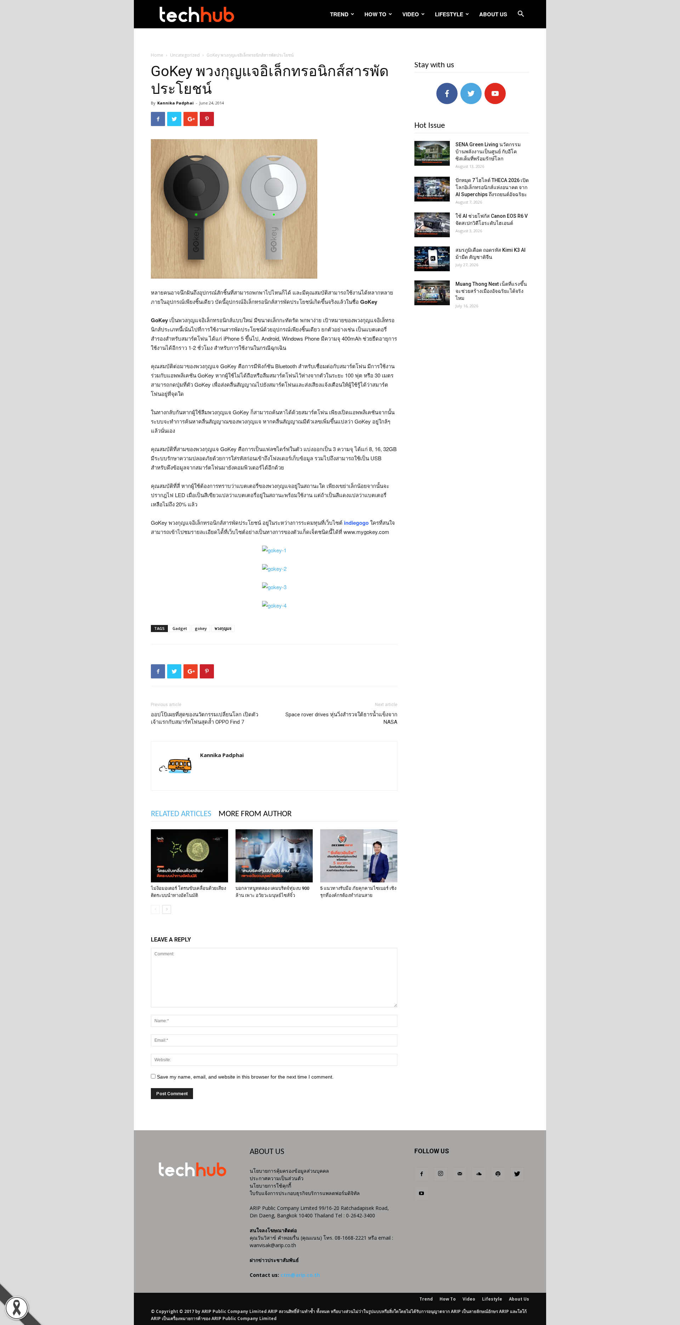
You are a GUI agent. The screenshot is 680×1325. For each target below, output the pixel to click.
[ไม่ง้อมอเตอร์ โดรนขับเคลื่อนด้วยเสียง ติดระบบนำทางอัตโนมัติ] (189, 855)
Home (157, 55)
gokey (201, 628)
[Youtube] (421, 1194)
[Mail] (460, 1174)
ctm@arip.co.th (300, 1275)
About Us (493, 14)
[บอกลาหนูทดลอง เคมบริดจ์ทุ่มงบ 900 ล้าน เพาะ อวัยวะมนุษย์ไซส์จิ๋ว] (274, 855)
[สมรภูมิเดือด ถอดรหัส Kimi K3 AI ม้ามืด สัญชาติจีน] (432, 258)
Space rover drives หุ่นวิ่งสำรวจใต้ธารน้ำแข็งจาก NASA (341, 718)
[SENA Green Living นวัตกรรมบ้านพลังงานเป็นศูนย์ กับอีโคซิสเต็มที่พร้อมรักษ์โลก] (432, 153)
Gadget (179, 628)
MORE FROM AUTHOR (255, 814)
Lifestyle (449, 14)
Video (410, 14)
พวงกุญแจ (223, 628)
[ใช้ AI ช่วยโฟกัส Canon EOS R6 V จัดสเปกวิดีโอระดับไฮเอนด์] (432, 224)
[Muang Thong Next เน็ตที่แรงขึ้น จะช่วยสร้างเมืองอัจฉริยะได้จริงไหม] (432, 292)
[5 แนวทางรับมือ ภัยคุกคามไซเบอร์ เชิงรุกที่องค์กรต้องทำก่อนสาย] (358, 855)
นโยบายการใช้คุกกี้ (270, 1185)
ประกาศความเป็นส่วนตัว (277, 1178)
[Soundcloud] (479, 1174)
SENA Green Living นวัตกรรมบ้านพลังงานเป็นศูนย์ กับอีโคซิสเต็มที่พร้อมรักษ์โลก (488, 151)
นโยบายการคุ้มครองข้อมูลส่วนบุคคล (289, 1170)
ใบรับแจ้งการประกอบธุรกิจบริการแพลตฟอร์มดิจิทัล (305, 1193)
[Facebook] (421, 1174)
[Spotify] (498, 1174)
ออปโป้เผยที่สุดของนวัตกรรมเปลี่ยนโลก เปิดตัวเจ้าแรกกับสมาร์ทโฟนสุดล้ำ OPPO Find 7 (204, 718)
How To (375, 14)
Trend (339, 14)
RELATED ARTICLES (181, 814)
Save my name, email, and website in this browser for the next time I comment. (245, 1077)
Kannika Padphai (175, 103)
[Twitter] (517, 1174)
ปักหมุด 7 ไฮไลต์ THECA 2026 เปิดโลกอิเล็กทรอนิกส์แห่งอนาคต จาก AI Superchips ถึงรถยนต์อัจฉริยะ (492, 187)
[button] (520, 14)
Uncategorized (185, 55)
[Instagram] (441, 1174)
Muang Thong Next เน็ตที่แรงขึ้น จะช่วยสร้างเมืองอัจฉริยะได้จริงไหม (491, 291)
